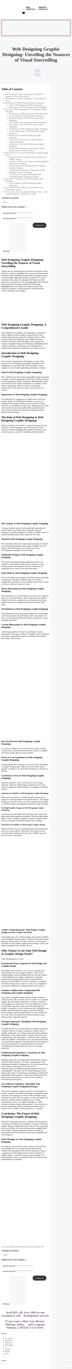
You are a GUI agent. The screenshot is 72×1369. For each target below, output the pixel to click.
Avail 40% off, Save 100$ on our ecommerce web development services (25, 1314)
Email (9, 218)
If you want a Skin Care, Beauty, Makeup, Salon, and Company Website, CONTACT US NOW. (26, 193)
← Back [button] (4, 202)
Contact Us (39, 225)
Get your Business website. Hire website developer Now (22, 1247)
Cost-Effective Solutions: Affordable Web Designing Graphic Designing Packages (25, 175)
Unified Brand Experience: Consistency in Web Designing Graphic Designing (27, 171)
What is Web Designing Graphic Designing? (26, 105)
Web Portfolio (30, 8)
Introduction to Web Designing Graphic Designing (24, 103)
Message (6, 251)
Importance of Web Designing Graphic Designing (28, 107)
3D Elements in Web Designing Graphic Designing (28, 129)
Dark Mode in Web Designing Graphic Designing (27, 122)
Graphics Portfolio (43, 8)
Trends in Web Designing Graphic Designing (26, 116)
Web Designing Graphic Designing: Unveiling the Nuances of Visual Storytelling (24, 95)
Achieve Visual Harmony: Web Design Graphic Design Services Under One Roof (27, 149)
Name (9, 213)
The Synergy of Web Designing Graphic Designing (28, 114)
